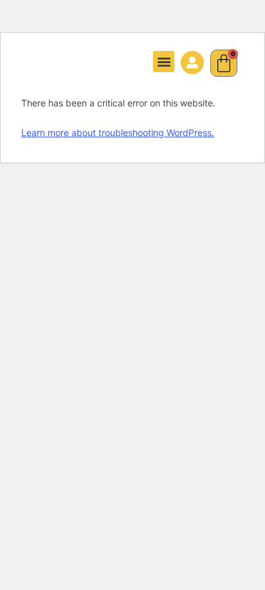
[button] (163, 61)
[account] (192, 62)
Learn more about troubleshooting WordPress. (117, 132)
